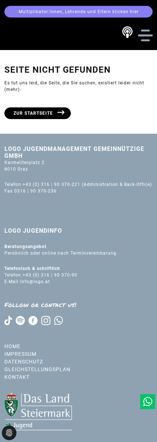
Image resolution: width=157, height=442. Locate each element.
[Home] (34, 35)
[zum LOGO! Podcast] (127, 32)
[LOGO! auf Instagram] (45, 320)
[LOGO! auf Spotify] (20, 320)
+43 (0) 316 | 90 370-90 (51, 275)
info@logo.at (35, 281)
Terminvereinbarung (93, 253)
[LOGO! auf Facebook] (33, 320)
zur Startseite (33, 113)
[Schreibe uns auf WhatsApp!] (147, 401)
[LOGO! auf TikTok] (8, 320)
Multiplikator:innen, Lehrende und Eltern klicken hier (79, 11)
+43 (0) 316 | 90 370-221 (51, 184)
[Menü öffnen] (145, 35)
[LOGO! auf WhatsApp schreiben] (58, 320)
